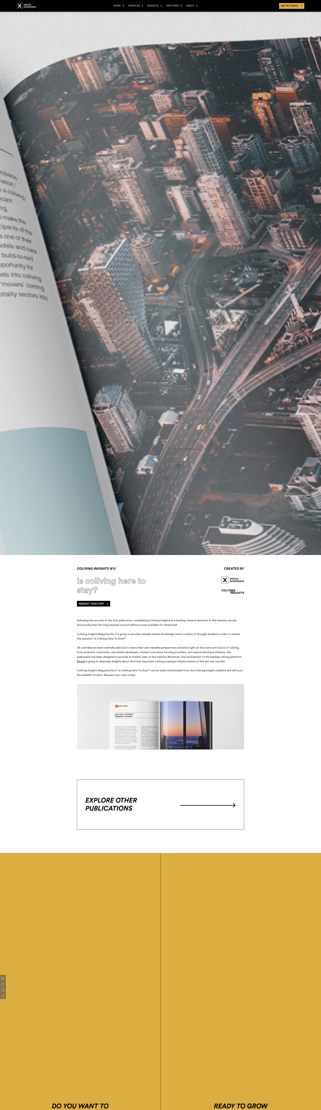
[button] (118, 6)
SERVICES (134, 6)
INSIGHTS (153, 6)
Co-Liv (81, 661)
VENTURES (172, 6)
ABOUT (190, 6)
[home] (26, 6)
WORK (117, 6)
